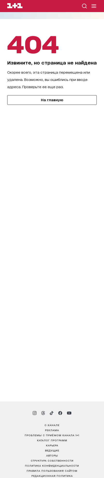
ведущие (52, 450)
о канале (52, 424)
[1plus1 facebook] (60, 413)
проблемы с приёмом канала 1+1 (52, 435)
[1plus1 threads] (43, 413)
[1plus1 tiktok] (51, 413)
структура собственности (52, 460)
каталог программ (52, 440)
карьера (52, 445)
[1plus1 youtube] (69, 413)
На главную (52, 100)
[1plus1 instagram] (35, 413)
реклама (52, 429)
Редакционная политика (52, 475)
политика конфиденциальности (52, 465)
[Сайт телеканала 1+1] (14, 6)
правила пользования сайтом (52, 470)
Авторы (52, 455)
